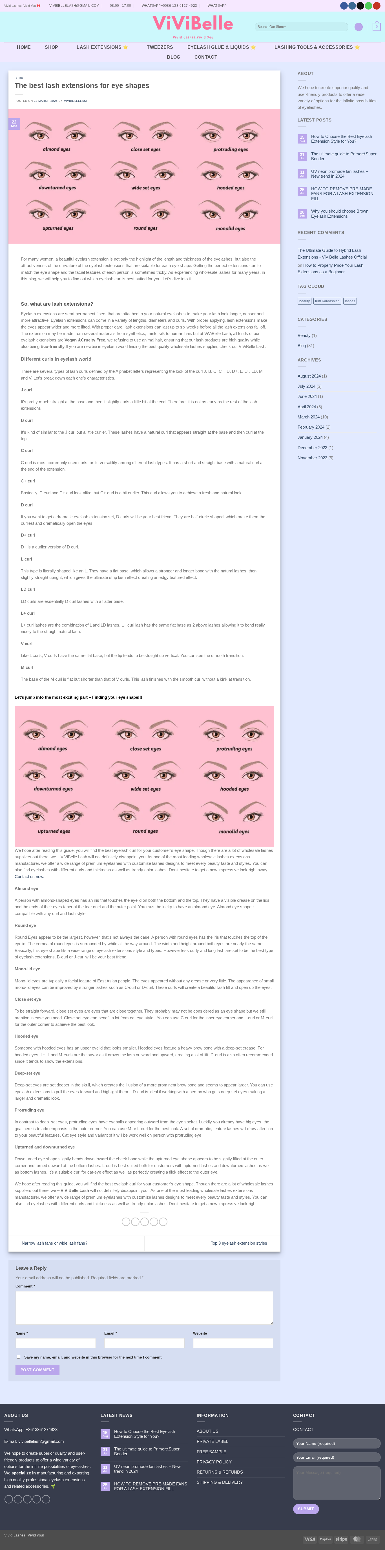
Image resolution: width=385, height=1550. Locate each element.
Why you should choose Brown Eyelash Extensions (339, 213)
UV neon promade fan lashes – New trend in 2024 (339, 173)
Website (200, 1333)
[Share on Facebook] (126, 1222)
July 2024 (306, 386)
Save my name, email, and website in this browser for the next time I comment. (93, 1357)
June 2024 (307, 396)
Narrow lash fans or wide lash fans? (54, 1243)
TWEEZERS (160, 47)
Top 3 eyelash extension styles (239, 1243)
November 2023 (312, 458)
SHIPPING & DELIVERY (220, 1482)
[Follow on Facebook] (344, 6)
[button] (7, 27)
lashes (350, 301)
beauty (304, 301)
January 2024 (310, 437)
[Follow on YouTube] (376, 6)
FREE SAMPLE (211, 1452)
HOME (24, 47)
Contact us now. (29, 876)
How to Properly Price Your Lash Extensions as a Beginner (330, 268)
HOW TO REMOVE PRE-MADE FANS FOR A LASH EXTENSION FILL (342, 194)
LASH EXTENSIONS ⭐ (102, 47)
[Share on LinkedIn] (163, 1222)
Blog (173, 57)
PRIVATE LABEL (212, 1441)
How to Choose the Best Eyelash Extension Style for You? (341, 139)
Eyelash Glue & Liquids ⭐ (221, 47)
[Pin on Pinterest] (154, 1222)
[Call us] (368, 6)
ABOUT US (207, 1431)
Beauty (304, 335)
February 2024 (311, 427)
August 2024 (309, 376)
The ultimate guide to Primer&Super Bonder (344, 156)
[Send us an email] (360, 6)
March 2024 (309, 417)
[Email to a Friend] (144, 1222)
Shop (51, 47)
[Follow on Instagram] (352, 6)
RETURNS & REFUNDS (220, 1472)
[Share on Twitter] (135, 1222)
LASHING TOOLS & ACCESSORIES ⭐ (317, 47)
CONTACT (205, 57)
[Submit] (343, 27)
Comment (25, 1286)
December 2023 (312, 448)
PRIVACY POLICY (214, 1462)
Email (110, 1333)
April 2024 (307, 407)
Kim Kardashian (327, 301)
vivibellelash (76, 100)
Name (22, 1333)
